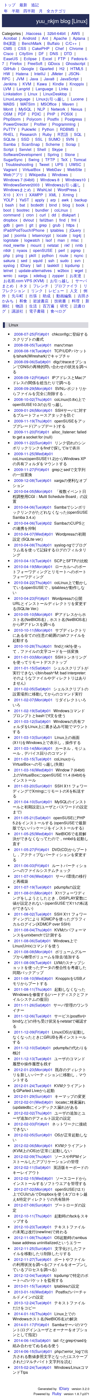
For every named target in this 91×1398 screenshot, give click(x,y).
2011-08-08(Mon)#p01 (33, 951)
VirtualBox (32, 169)
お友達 (75, 275)
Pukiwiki (29, 129)
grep (43, 225)
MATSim (27, 104)
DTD (68, 53)
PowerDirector (15, 124)
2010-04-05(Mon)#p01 (33, 491)
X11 (19, 195)
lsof (49, 240)
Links (63, 88)
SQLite (9, 139)
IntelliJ (39, 73)
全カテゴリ (56, 11)
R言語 (63, 134)
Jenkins (10, 84)
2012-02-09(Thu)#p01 (33, 1156)
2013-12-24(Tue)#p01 (33, 1303)
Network (58, 109)
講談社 (17, 311)
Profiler (40, 124)
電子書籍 (37, 311)
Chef (59, 48)
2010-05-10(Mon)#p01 (33, 614)
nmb (79, 245)
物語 (19, 306)
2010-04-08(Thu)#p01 (33, 545)
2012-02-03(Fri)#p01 (32, 1124)
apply (39, 200)
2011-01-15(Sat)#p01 (32, 668)
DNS (54, 53)
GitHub (9, 68)
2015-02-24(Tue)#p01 (33, 1367)
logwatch (32, 240)
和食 (23, 301)
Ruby (47, 134)
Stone (70, 154)
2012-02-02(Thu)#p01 (33, 1113)
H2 (62, 68)
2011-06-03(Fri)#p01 (32, 865)
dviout (28, 220)
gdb (6, 225)
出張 (33, 295)
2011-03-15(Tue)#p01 (33, 759)
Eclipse (30, 58)
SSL (39, 139)
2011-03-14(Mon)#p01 (33, 748)
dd (54, 215)
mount (36, 245)
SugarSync (13, 159)
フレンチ (41, 286)
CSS (22, 48)
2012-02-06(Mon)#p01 (33, 1145)
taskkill (53, 265)
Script (8, 149)
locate (62, 235)
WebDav (53, 169)
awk (65, 200)
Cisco (8, 53)
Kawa (42, 84)
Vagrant (10, 169)
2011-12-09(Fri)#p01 (32, 1032)
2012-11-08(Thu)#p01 (33, 1237)
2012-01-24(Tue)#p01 (33, 1085)
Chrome (76, 48)
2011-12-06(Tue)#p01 (33, 1016)
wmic (7, 275)
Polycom (33, 119)
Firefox (16, 63)
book (80, 205)
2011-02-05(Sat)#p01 (32, 689)
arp (53, 200)
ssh (51, 260)
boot (7, 210)
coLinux (61, 210)
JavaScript (69, 79)
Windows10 (75, 179)
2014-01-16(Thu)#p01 (33, 1313)
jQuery (75, 230)
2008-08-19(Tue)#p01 (33, 351)
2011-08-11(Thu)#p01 (33, 989)
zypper (58, 275)
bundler (42, 210)
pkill (32, 255)
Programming (63, 124)
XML (53, 195)
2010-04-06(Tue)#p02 (33, 523)
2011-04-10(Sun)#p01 (33, 801)
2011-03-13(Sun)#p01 (33, 737)
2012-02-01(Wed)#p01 (33, 1102)
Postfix (53, 119)
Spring (53, 154)
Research (28, 134)
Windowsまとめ (17, 189)
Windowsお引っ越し (63, 185)
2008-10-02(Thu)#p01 (33, 399)
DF (41, 53)
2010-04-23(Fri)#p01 (32, 598)
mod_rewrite (14, 245)
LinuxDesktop (55, 94)
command (11, 215)
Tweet (44, 164)
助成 (46, 295)
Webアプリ (13, 174)
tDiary (25, 265)
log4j (77, 235)
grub (56, 225)
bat (22, 205)
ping (19, 255)
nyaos (22, 250)
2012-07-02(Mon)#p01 (33, 1189)
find (62, 220)
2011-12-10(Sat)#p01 (32, 1048)
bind (53, 205)
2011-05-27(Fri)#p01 (32, 849)
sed (24, 260)
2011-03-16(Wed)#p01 (33, 770)
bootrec (23, 210)
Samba (9, 144)
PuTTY (9, 129)
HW (6, 73)
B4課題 (9, 43)
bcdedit (37, 205)
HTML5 (76, 68)
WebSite (74, 169)
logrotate (10, 240)
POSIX (67, 114)
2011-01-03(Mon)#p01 (33, 657)
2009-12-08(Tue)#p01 (33, 480)
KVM (27, 84)
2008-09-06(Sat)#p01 (32, 361)
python (48, 255)
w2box (63, 270)
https (70, 225)
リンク (37, 290)
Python (48, 129)
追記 (35, 5)
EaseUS (10, 58)
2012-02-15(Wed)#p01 (33, 1178)
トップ (10, 5)
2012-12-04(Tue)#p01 (33, 1275)
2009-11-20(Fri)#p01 (32, 432)
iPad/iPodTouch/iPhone (23, 230)
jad (6, 235)
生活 (33, 306)
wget (79, 270)
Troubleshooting (19, 164)
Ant (45, 38)
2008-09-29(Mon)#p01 (33, 388)
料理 (76, 301)
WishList (44, 189)
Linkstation (12, 94)
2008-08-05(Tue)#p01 (33, 345)
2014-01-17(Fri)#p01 (32, 1324)
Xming (68, 195)
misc (75, 240)
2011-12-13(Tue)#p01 (33, 1058)
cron (30, 215)
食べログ (58, 311)
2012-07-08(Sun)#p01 (33, 1205)
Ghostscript (75, 63)
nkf (66, 245)
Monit (8, 109)
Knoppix (77, 84)
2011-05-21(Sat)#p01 (32, 817)
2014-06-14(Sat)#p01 (32, 1340)
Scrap (71, 144)
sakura (9, 260)
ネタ (23, 286)
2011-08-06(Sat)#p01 (32, 940)
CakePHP (41, 48)
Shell (41, 149)
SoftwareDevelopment (22, 154)
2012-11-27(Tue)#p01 (33, 1259)
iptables (57, 230)
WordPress (67, 189)
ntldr (7, 250)
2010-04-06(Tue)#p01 (33, 507)
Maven (68, 104)
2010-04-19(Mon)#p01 (33, 566)
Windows (60, 174)
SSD (25, 139)
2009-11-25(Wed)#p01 (33, 453)
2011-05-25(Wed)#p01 (33, 833)
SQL (78, 134)
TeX (64, 159)
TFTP (50, 159)
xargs (23, 275)
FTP (62, 58)
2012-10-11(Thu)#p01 (33, 1216)
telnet (8, 270)
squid (37, 260)
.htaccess (33, 33)
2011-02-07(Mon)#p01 (33, 700)
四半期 (29, 11)
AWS (75, 33)
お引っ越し (59, 280)
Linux (32, 94)
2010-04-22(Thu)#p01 (33, 582)
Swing (33, 159)
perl (61, 250)
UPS (59, 164)
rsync (78, 255)
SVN (70, 139)
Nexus (76, 109)
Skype (57, 149)
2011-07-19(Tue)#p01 (33, 887)
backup (80, 200)
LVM (7, 88)
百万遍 (48, 306)
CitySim (26, 53)
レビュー (56, 290)
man (61, 240)
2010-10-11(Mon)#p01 (33, 630)
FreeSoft (35, 63)
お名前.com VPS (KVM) (23, 280)
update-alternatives (35, 270)
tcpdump (72, 265)
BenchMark (31, 43)
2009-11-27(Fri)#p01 (32, 469)
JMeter (57, 73)
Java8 (49, 79)
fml (73, 220)
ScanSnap (31, 144)
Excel (47, 58)
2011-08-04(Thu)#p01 (33, 930)
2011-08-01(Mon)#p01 (33, 893)
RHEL (8, 134)
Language (44, 88)
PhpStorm (12, 119)
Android (29, 38)
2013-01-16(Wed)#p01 (33, 1292)
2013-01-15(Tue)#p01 (33, 1286)
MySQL (25, 109)
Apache (60, 38)
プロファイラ (66, 286)
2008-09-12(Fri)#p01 (32, 377)
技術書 (60, 301)
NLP (41, 109)
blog (66, 205)
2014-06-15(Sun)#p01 (33, 1351)
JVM (20, 79)
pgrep (76, 250)
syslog (9, 265)
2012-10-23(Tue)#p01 (33, 1227)
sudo (64, 260)
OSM (7, 114)
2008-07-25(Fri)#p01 (32, 334)
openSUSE (43, 250)
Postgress (73, 119)
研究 (64, 306)
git (31, 225)
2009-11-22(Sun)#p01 (33, 443)
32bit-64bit (56, 33)
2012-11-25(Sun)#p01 (33, 1248)
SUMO (54, 139)
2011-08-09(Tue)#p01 (33, 962)
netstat (52, 245)
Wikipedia (37, 174)
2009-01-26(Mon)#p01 (33, 410)
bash (9, 205)
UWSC (75, 164)
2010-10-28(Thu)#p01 (33, 646)
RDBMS (67, 129)
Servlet (25, 149)
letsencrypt (41, 235)
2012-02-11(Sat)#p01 (32, 1167)
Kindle (58, 84)
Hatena (22, 73)
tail (38, 265)
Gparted (47, 68)
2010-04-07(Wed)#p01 (33, 534)
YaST (24, 200)
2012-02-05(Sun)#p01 (33, 1135)
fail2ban (46, 220)
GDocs (54, 63)
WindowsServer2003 (21, 185)
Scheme (53, 144)
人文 (74, 290)
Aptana (79, 38)
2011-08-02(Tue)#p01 (33, 914)
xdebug (39, 275)
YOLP (8, 200)
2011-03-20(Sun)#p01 (33, 786)
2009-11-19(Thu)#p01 (33, 421)
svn (77, 260)
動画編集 (64, 295)
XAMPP (36, 195)
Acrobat (10, 38)
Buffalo (53, 43)
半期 (15, 11)
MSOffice (49, 104)
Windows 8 (49, 179)
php (6, 255)
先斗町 (17, 295)
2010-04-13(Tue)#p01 (33, 560)
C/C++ (71, 43)
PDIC (36, 114)
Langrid (23, 88)
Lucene (77, 99)
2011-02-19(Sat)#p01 (32, 710)
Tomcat (80, 159)
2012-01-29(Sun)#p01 (33, 1096)
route (63, 255)
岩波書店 (41, 301)
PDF (22, 114)
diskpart (68, 215)
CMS (7, 48)
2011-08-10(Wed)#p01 (33, 978)
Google (27, 68)
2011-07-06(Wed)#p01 (33, 876)
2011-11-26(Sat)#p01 (32, 1005)
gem (19, 225)
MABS (9, 104)
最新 (23, 5)
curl (43, 215)
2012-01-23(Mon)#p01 (33, 1069)
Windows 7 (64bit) (18, 179)
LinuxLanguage (16, 99)
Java (34, 79)
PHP (51, 114)
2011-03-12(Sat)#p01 (32, 721)
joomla (20, 235)
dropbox (10, 220)
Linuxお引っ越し (50, 99)
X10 (6, 195)
